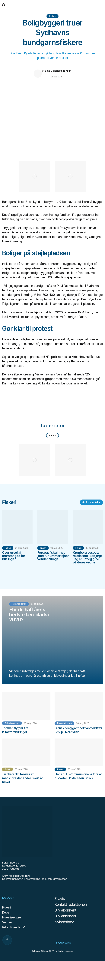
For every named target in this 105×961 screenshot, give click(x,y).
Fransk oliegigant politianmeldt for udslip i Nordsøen (78, 730)
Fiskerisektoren (12, 723)
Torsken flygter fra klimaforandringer (15, 730)
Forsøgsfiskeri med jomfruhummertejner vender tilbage (53, 556)
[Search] (3, 5)
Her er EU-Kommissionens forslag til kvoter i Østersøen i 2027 (78, 776)
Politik (52, 435)
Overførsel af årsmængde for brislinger (13, 556)
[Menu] (101, 5)
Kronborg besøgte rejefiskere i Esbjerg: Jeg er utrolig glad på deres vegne (87, 557)
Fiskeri (52, 16)
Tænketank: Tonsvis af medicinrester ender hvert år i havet (23, 778)
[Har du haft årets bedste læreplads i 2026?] (52, 640)
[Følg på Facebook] (7, 940)
